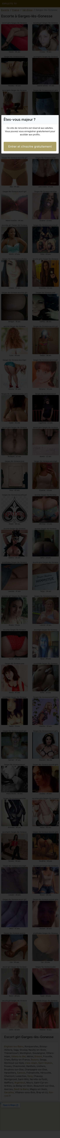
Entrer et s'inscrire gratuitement (30, 146)
